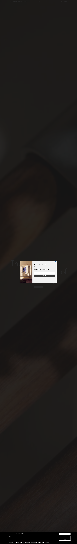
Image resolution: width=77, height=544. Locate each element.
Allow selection (65, 536)
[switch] (28, 542)
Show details (47, 542)
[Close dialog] (55, 262)
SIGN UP (44, 275)
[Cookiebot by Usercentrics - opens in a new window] (10, 542)
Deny (65, 539)
